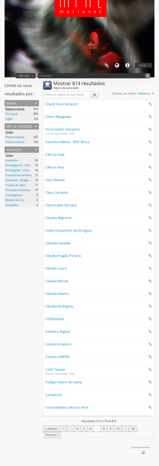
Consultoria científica (18, 175)
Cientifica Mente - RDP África (67, 142)
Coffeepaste (54, 319)
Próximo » (52, 435)
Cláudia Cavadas (58, 243)
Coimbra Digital (57, 331)
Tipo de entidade (19, 126)
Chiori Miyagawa (58, 116)
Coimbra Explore (58, 344)
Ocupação (14, 149)
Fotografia (11, 205)
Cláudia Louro (56, 268)
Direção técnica (14, 200)
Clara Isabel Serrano (61, 205)
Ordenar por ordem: (124, 93)
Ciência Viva (54, 167)
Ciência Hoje (55, 154)
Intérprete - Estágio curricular (23, 180)
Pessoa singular (14, 137)
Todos (9, 132)
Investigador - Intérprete (20, 170)
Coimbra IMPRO (57, 357)
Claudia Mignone (58, 217)
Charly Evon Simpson (61, 104)
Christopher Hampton (62, 129)
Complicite (53, 394)
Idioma (117, 65)
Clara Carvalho (56, 192)
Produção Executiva (17, 190)
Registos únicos (14, 109)
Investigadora (13, 195)
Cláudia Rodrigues (59, 306)
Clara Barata (55, 180)
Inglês (9, 119)
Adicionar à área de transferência (150, 104)
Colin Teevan (55, 369)
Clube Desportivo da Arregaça (68, 230)
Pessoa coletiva (14, 142)
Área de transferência (106, 65)
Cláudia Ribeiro (57, 293)
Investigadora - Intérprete (21, 165)
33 (132, 429)
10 (117, 429)
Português (11, 114)
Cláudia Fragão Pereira (63, 255)
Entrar (142, 65)
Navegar (24, 75)
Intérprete (11, 160)
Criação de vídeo (15, 185)
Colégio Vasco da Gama (63, 382)
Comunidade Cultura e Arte (66, 407)
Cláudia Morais (57, 281)
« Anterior (52, 429)
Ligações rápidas (127, 65)
